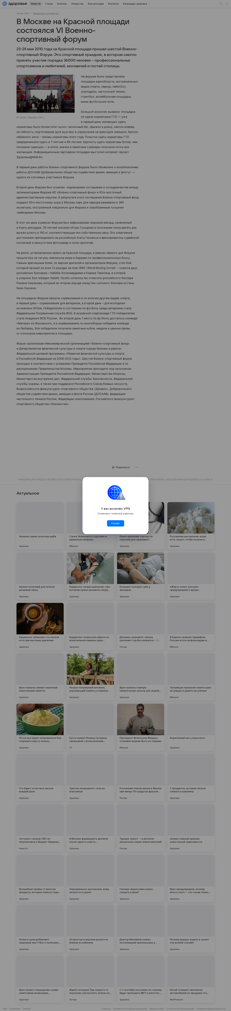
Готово (115, 523)
